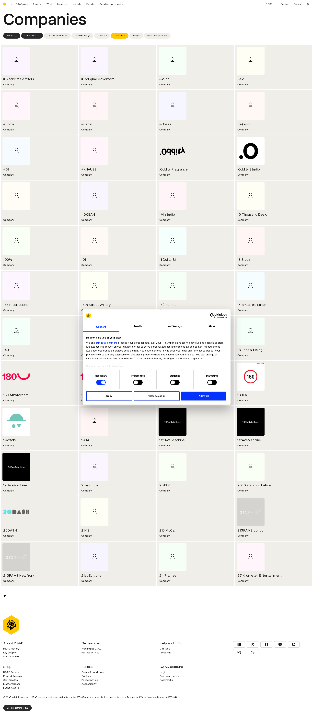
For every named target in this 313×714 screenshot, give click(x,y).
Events (90, 4)
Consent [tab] (101, 327)
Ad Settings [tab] (175, 326)
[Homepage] (5, 4)
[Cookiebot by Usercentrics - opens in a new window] (212, 315)
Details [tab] (138, 326)
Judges (136, 35)
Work (49, 4)
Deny (109, 396)
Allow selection (156, 396)
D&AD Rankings (82, 35)
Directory (102, 35)
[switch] (138, 382)
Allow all (204, 396)
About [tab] (212, 326)
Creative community (111, 4)
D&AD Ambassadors (157, 35)
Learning (62, 4)
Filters (10, 35)
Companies (30, 35)
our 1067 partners (106, 342)
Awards (37, 4)
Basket (285, 4)
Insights (76, 4)
